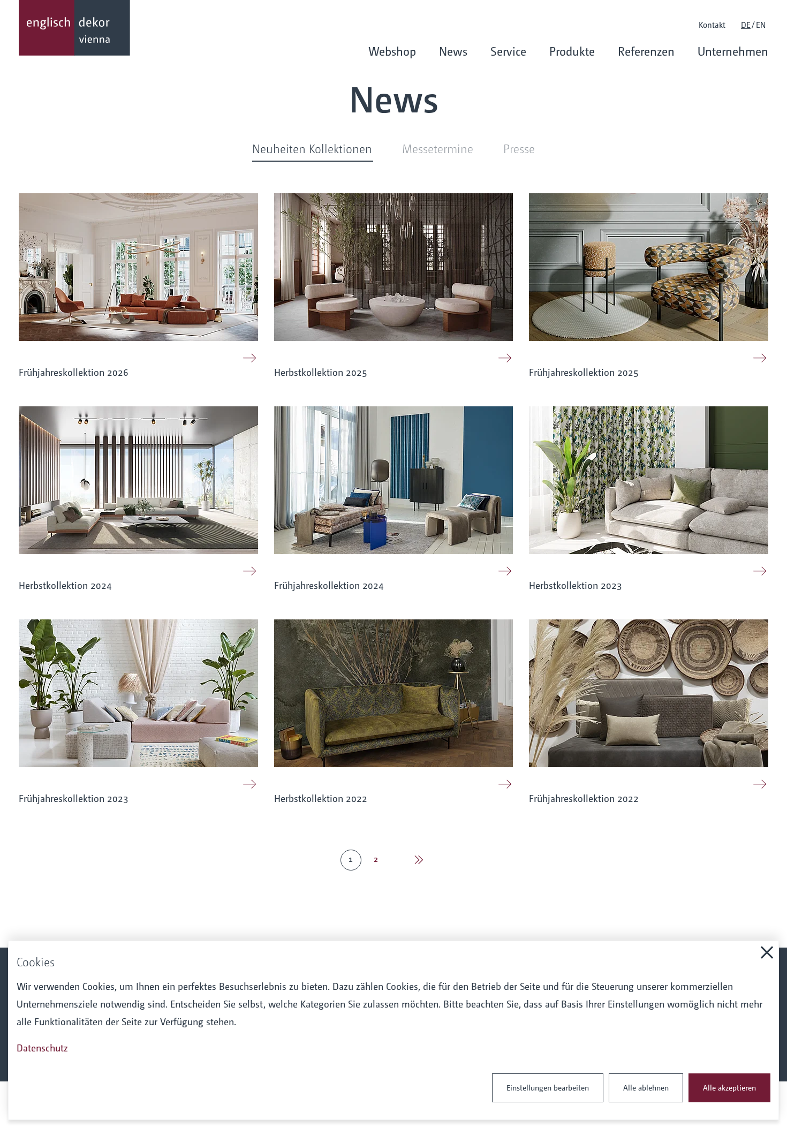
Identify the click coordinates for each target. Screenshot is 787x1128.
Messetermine (437, 148)
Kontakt (712, 24)
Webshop (392, 51)
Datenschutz (42, 1047)
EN (761, 24)
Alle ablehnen (646, 1087)
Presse (519, 148)
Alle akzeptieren (729, 1087)
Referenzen (646, 51)
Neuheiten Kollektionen (312, 148)
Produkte (572, 51)
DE (746, 24)
